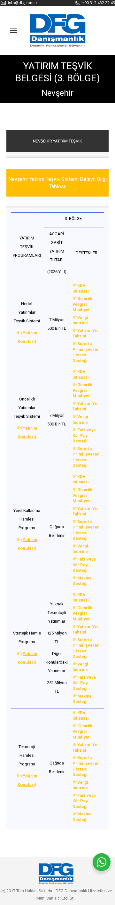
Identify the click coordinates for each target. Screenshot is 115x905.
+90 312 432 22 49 (98, 2)
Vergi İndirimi (80, 320)
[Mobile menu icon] (13, 30)
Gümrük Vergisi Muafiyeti (82, 304)
